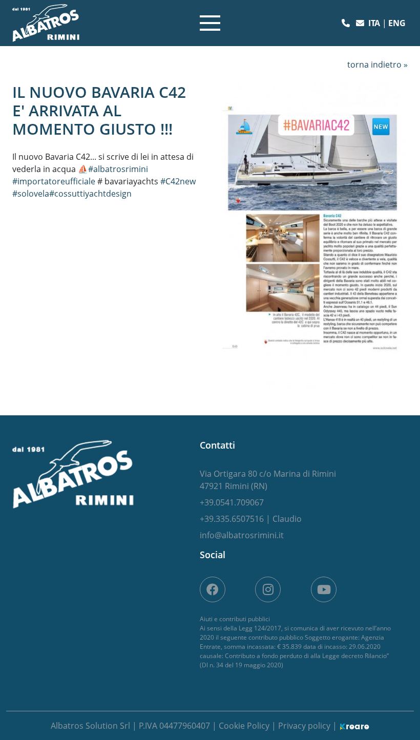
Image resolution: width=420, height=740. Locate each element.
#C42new (178, 181)
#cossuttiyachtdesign (90, 193)
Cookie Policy (245, 725)
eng (397, 23)
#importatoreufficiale (53, 181)
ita (375, 23)
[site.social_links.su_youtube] (324, 589)
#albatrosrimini (118, 169)
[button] (347, 23)
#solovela (30, 193)
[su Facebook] (212, 589)
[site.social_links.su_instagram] (268, 589)
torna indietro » (377, 64)
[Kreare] (354, 725)
